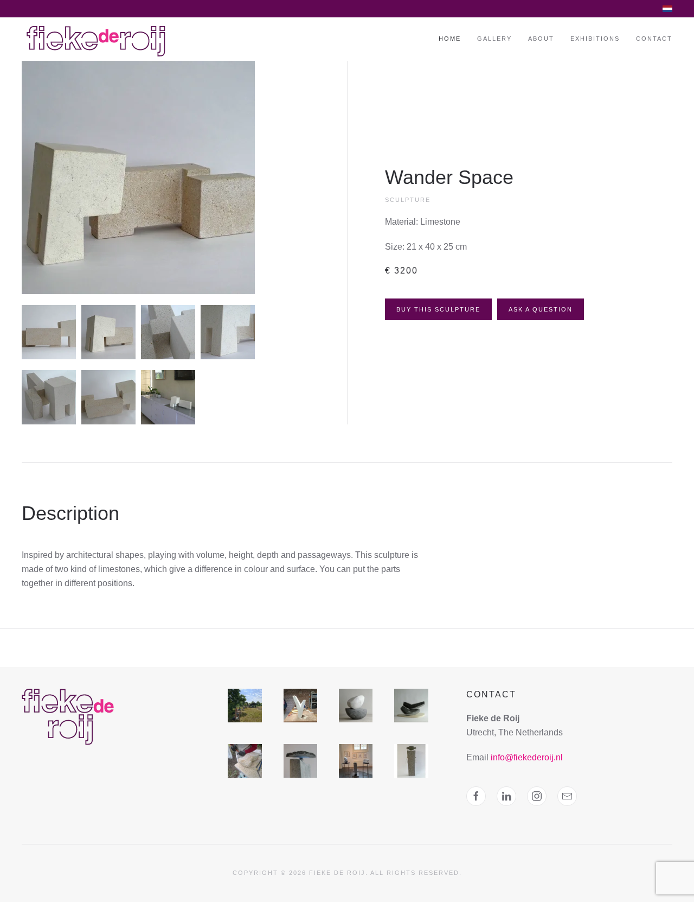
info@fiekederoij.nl (527, 757)
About (541, 38)
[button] (138, 176)
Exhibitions (595, 38)
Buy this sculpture (438, 309)
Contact (654, 38)
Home (450, 38)
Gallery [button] (494, 38)
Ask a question (541, 309)
